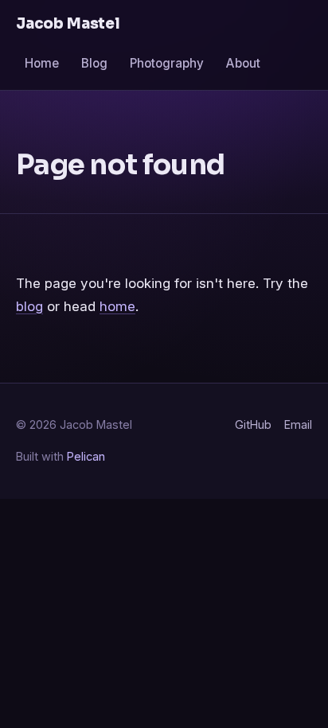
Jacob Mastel (68, 23)
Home (42, 63)
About (243, 63)
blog (29, 306)
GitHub (253, 424)
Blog (94, 63)
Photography (167, 63)
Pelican (86, 456)
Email (298, 424)
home (117, 306)
